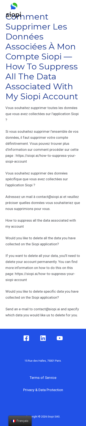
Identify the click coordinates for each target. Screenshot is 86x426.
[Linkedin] (43, 338)
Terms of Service (43, 378)
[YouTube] (60, 338)
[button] (60, 10)
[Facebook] (76, 5)
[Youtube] (76, 15)
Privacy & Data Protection (43, 390)
